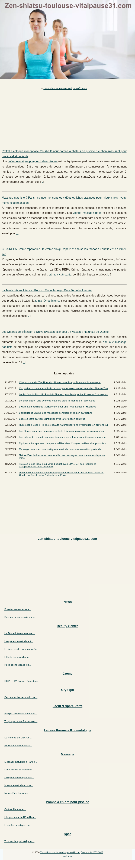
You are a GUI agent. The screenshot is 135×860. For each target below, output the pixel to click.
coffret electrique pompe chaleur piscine (32, 161)
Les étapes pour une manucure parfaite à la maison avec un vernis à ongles (61, 431)
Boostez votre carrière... (17, 609)
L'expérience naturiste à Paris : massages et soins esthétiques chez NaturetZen (63, 388)
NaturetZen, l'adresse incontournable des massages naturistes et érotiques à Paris (62, 456)
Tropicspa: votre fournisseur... (20, 721)
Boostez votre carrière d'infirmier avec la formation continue (52, 419)
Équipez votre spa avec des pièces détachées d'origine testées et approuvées (62, 443)
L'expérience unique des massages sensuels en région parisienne (55, 413)
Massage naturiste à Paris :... (20, 761)
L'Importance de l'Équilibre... (20, 817)
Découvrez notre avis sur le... (20, 617)
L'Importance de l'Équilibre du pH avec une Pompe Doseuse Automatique (60, 382)
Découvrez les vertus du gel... (20, 697)
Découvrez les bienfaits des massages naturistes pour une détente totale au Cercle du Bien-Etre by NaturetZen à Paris (61, 473)
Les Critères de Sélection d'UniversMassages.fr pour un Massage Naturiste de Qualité (55, 331)
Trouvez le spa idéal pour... (19, 841)
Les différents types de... (18, 825)
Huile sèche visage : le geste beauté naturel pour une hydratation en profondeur (63, 425)
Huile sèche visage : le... (17, 664)
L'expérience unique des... (19, 777)
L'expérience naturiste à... (18, 641)
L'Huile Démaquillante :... (18, 657)
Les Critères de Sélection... (19, 769)
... (42, 181)
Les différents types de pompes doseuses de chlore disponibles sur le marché (62, 437)
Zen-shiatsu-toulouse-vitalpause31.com (60, 852)
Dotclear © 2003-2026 (92, 852)
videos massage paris (87, 212)
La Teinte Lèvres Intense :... (19, 633)
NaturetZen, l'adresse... (17, 793)
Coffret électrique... (15, 809)
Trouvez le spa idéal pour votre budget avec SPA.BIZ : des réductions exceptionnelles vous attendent (57, 465)
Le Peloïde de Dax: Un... (18, 737)
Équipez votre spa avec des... (20, 713)
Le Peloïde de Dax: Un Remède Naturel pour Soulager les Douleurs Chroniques (63, 394)
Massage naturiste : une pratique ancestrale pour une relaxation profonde (60, 449)
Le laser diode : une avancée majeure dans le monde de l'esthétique (57, 400)
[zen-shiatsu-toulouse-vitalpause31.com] (67, 39)
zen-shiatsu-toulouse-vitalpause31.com (65, 88)
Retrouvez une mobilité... (18, 745)
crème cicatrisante (60, 274)
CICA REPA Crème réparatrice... (22, 681)
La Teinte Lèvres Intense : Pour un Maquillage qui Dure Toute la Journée (47, 290)
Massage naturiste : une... (18, 785)
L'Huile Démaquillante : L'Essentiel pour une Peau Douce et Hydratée (57, 406)
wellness (67, 856)
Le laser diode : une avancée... (21, 649)
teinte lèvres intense (47, 300)
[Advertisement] (64, 117)
